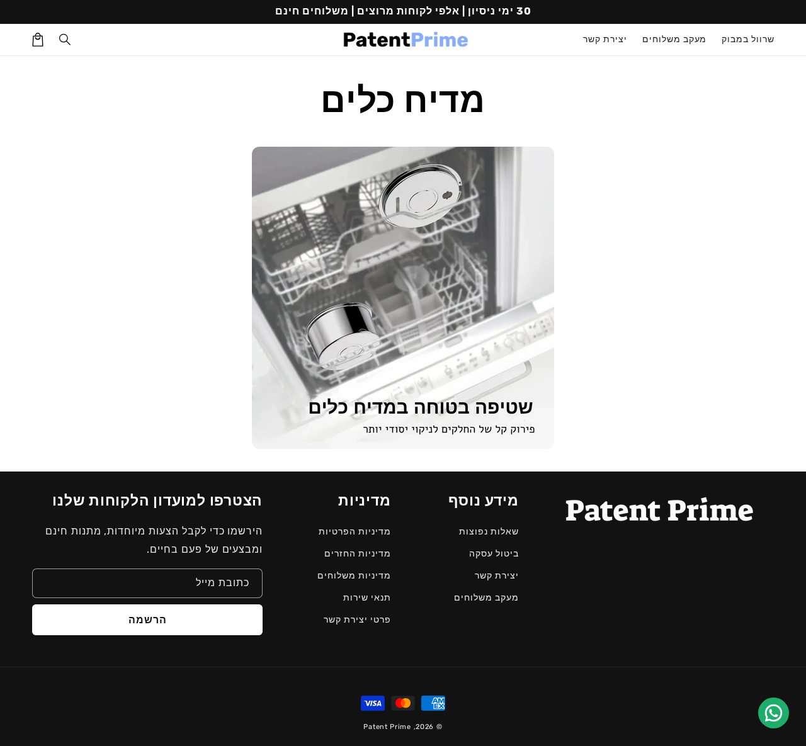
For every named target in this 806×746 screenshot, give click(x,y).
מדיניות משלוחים (353, 575)
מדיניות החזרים (357, 553)
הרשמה (147, 620)
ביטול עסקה (494, 553)
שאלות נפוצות (489, 531)
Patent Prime (387, 727)
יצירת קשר (497, 575)
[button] (65, 40)
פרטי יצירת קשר (357, 619)
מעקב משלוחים (486, 597)
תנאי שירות (367, 597)
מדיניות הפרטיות (354, 531)
